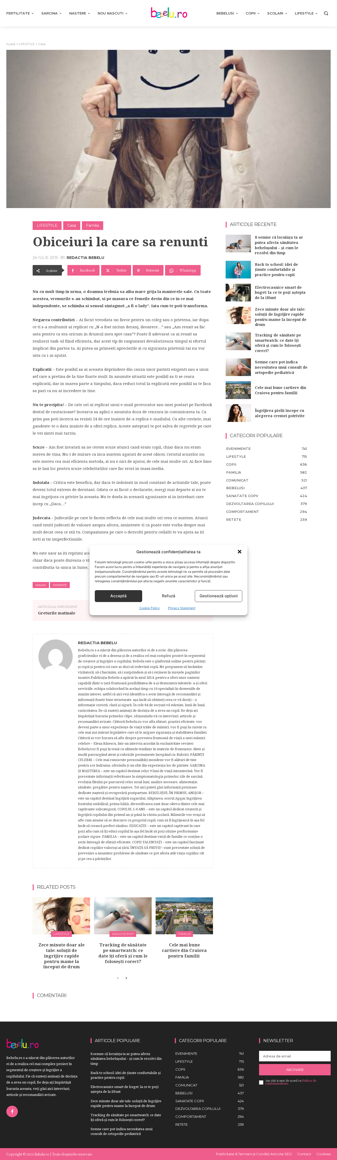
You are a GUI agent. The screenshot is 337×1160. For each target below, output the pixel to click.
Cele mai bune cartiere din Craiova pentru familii (184, 950)
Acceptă (118, 595)
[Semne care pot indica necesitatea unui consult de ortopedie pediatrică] (238, 367)
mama (41, 585)
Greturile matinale (56, 612)
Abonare (295, 1069)
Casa (42, 44)
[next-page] (126, 978)
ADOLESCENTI (123, 934)
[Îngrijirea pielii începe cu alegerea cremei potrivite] (238, 413)
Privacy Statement (181, 608)
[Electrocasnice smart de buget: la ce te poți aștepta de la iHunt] (238, 292)
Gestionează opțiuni (219, 595)
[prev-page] (118, 978)
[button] (239, 551)
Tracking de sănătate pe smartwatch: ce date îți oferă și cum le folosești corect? (122, 953)
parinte (60, 585)
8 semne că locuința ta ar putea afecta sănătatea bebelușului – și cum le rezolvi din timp (279, 245)
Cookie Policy (149, 608)
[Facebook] (12, 1111)
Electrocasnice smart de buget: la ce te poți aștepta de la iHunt (280, 292)
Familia (92, 225)
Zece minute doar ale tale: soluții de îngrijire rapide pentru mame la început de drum (61, 956)
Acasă (10, 44)
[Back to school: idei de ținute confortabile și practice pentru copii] (238, 269)
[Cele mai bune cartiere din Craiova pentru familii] (184, 915)
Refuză (168, 595)
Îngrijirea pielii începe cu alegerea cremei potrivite (280, 413)
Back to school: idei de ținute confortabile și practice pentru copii (276, 269)
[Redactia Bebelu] (55, 750)
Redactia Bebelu (85, 257)
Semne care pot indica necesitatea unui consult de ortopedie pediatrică (281, 367)
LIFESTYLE (27, 44)
